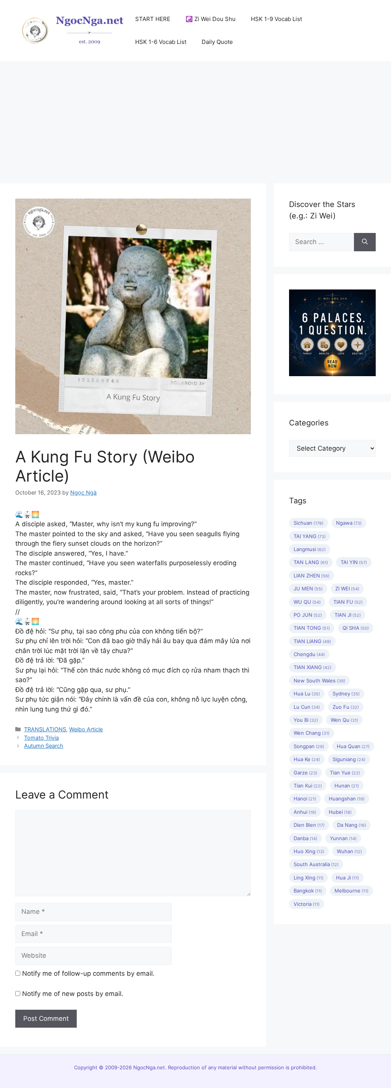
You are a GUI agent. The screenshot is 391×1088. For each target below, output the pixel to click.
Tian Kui (308, 785)
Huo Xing (309, 851)
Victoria (307, 904)
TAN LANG (311, 562)
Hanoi (305, 798)
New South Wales (319, 680)
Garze (305, 773)
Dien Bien (309, 825)
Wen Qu (344, 720)
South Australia (316, 864)
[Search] (365, 242)
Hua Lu (307, 693)
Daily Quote (217, 41)
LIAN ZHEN (312, 575)
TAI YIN (354, 562)
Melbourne (351, 891)
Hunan (346, 785)
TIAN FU (348, 602)
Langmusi (310, 549)
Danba (305, 838)
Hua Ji (347, 878)
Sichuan (308, 523)
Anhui (305, 812)
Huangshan (347, 798)
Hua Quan (353, 746)
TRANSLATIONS (45, 729)
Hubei (340, 812)
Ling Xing (308, 878)
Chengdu (309, 654)
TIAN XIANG (312, 667)
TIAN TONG (312, 628)
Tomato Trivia (41, 737)
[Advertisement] (195, 118)
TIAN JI (347, 615)
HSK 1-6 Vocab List (160, 41)
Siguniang (349, 759)
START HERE (152, 19)
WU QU (307, 602)
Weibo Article (86, 729)
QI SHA (356, 628)
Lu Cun (307, 707)
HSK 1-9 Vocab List (276, 19)
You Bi (306, 720)
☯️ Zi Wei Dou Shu (211, 19)
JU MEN (308, 588)
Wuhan (349, 851)
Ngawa (349, 523)
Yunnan (343, 838)
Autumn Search (43, 745)
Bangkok (308, 891)
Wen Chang (312, 733)
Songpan (309, 746)
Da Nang (351, 825)
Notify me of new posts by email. (72, 993)
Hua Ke (307, 759)
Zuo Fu (346, 707)
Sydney (346, 693)
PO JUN (308, 615)
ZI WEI (347, 588)
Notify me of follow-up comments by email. (88, 973)
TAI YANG (310, 536)
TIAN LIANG (312, 641)
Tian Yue (345, 773)
